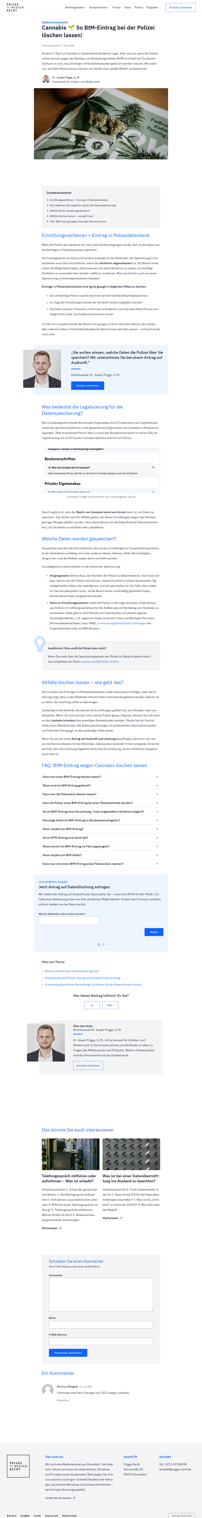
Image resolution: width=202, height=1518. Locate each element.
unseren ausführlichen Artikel (100, 661)
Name (52, 1317)
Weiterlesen (50, 1228)
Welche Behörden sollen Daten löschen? (62, 913)
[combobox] (69, 920)
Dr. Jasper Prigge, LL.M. (66, 77)
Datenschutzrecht (55, 22)
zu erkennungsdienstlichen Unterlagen (121, 623)
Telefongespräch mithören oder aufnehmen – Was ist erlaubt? (69, 1178)
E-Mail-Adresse (58, 1334)
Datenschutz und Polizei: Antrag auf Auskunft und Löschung (82, 978)
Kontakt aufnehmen (180, 7)
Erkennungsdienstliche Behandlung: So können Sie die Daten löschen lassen (93, 984)
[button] (101, 776)
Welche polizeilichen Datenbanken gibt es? (72, 971)
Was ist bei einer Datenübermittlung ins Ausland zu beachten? (131, 1178)
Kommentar (56, 1275)
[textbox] (69, 921)
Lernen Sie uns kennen (58, 1497)
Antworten (63, 1400)
